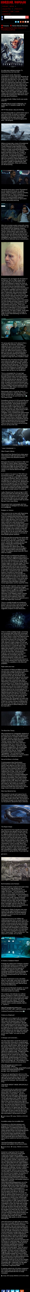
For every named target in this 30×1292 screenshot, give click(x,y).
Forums (6, 26)
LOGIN (17, 11)
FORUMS (5, 6)
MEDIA (12, 6)
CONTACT (5, 11)
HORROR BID (6, 14)
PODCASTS (18, 9)
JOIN (11, 11)
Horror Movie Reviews (20, 26)
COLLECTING (6, 9)
